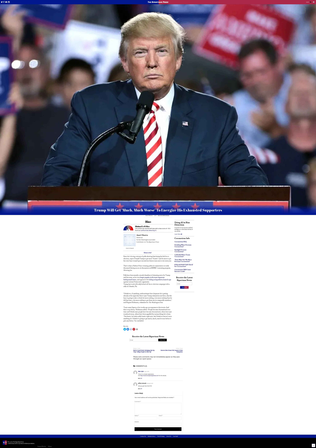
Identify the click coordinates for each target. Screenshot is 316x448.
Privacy (50, 446)
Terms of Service (41, 446)
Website (137, 422)
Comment (138, 401)
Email (161, 415)
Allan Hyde (141, 371)
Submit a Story (151, 436)
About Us (168, 436)
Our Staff (175, 436)
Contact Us (143, 436)
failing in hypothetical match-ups (160, 280)
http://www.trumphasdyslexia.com (149, 375)
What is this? (148, 253)
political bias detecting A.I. (149, 230)
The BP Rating (161, 436)
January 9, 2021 (150, 383)
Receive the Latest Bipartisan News (148, 336)
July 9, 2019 (146, 371)
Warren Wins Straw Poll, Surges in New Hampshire (172, 351)
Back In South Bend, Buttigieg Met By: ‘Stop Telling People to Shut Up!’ (144, 351)
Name (137, 415)
